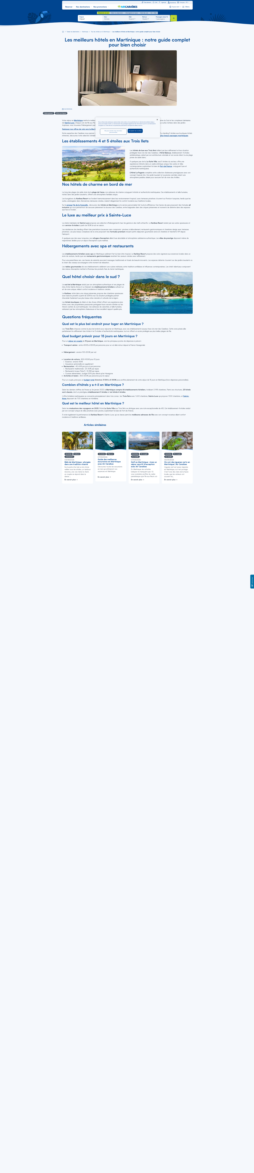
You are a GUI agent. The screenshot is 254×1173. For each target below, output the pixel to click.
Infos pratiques (61, 113)
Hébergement (48, 113)
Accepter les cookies (135, 131)
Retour (144, 17)
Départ (82, 19)
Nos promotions (100, 7)
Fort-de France (166, 166)
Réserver (68, 7)
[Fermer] (157, 119)
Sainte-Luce (69, 123)
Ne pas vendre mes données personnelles (113, 131)
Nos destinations (83, 7)
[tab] (103, 13)
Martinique (78, 120)
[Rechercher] (174, 18)
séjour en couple (75, 341)
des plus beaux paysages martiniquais (172, 136)
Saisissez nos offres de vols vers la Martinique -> (82, 129)
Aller (130, 17)
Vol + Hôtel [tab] (153, 13)
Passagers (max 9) (162, 17)
